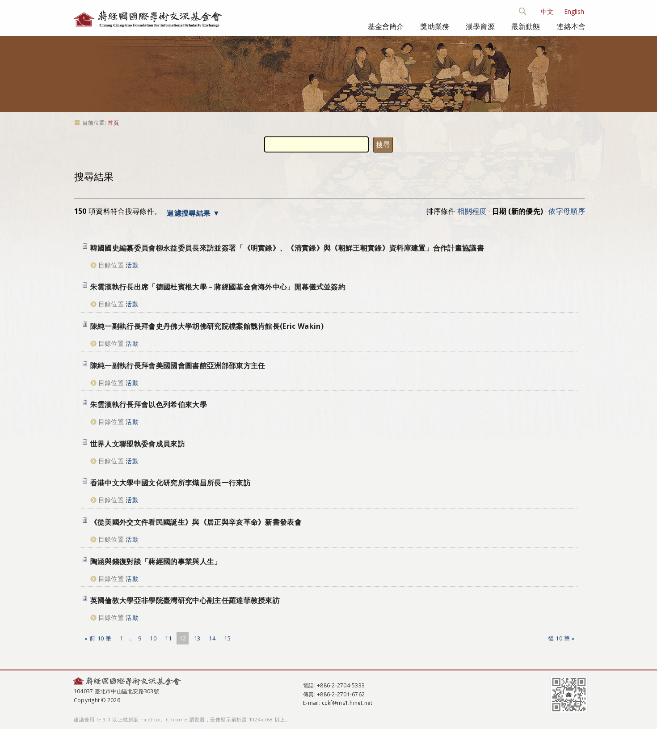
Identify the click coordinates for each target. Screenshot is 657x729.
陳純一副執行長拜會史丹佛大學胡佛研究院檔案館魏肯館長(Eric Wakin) (207, 326)
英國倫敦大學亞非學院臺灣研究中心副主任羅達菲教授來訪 (185, 600)
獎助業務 (434, 26)
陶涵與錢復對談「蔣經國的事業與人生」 (156, 561)
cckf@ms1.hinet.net (347, 703)
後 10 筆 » (561, 638)
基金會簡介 (386, 26)
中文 (547, 11)
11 (168, 638)
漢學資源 (480, 26)
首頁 (113, 123)
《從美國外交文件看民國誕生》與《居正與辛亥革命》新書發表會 (196, 522)
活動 (132, 265)
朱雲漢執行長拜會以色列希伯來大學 (148, 404)
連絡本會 (570, 26)
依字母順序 (566, 211)
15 (227, 638)
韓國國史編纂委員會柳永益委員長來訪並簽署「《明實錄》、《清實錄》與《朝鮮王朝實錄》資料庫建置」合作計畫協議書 (287, 248)
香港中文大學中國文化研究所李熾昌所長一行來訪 (170, 482)
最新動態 (525, 26)
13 (197, 638)
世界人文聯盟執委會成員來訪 (137, 444)
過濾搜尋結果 (189, 213)
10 (153, 638)
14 (212, 638)
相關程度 (471, 211)
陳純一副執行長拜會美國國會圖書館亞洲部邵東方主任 (177, 365)
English (574, 11)
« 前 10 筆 (97, 638)
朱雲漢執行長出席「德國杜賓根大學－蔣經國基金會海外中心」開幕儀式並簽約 (217, 287)
